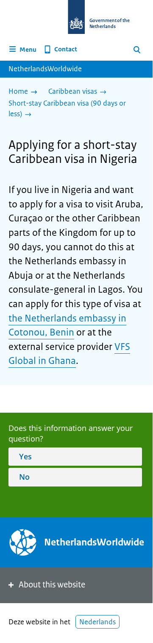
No (24, 477)
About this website (52, 584)
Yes (25, 456)
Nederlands (97, 621)
